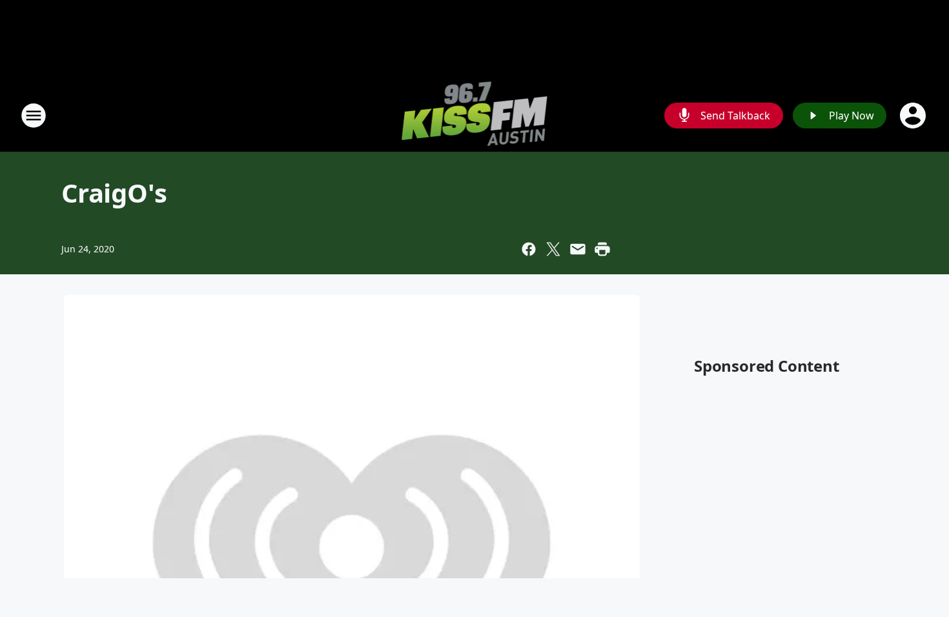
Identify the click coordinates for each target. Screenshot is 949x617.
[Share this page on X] (553, 249)
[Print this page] (602, 249)
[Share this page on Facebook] (529, 249)
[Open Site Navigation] (33, 115)
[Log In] (914, 115)
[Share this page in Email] (578, 249)
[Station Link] (475, 115)
